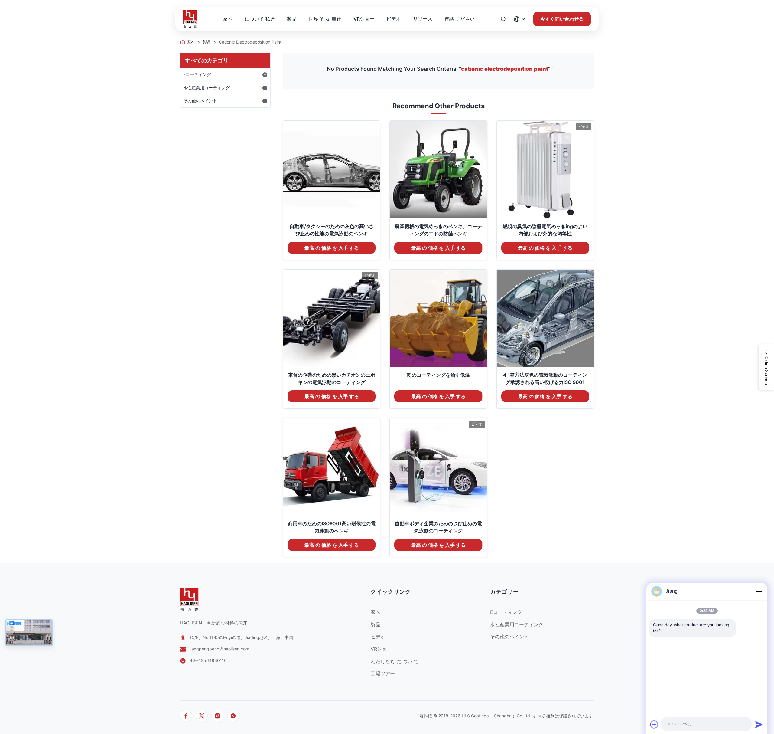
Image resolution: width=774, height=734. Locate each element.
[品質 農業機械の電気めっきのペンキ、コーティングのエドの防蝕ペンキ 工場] (438, 169)
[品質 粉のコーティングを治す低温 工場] (438, 318)
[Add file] (654, 724)
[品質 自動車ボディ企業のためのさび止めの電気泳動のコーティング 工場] (438, 466)
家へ (228, 19)
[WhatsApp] (233, 716)
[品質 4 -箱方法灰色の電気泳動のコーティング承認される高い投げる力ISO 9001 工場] (545, 318)
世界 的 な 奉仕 (325, 19)
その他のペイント (200, 100)
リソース (422, 19)
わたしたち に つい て (395, 661)
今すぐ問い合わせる (562, 18)
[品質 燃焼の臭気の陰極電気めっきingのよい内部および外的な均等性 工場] (545, 169)
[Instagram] (217, 716)
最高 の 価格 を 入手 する (331, 248)
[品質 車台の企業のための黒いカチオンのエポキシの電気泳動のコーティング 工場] (331, 318)
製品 (292, 19)
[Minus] (759, 591)
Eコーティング (197, 74)
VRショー (363, 19)
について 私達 (260, 19)
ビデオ (393, 19)
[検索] (503, 19)
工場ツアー (383, 673)
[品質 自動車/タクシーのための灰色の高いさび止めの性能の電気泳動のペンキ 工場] (331, 169)
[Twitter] (202, 716)
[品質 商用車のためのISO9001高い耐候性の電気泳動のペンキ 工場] (331, 466)
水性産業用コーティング (206, 87)
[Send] (759, 724)
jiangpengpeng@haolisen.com (219, 648)
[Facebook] (186, 716)
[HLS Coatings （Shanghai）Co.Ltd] (190, 19)
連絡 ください (459, 19)
